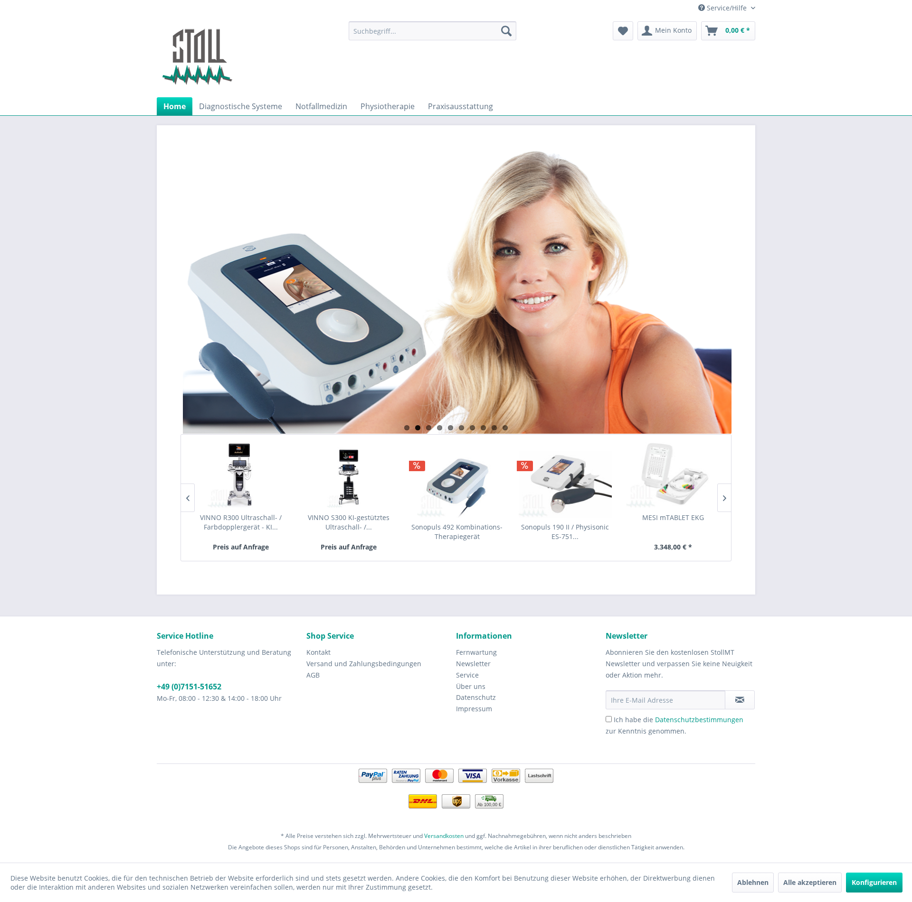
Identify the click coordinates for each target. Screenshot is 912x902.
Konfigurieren (874, 882)
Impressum (474, 708)
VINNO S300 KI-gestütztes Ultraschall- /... (349, 522)
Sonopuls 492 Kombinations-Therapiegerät (457, 531)
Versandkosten (444, 836)
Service (467, 674)
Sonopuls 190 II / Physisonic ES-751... (565, 531)
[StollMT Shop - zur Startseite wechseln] (197, 57)
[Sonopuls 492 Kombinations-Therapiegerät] (457, 484)
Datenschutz (476, 697)
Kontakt (318, 652)
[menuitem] (432, 30)
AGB (313, 674)
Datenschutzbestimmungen (699, 719)
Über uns (470, 686)
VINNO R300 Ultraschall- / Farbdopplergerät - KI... (241, 522)
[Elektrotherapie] (456, 290)
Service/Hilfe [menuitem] (727, 7)
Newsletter (473, 663)
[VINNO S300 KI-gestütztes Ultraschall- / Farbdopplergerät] (349, 475)
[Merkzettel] (623, 30)
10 (505, 427)
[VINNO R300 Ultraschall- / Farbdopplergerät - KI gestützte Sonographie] (241, 475)
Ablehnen (753, 882)
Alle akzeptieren (809, 882)
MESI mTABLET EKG (673, 517)
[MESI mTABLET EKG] (673, 475)
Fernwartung (476, 652)
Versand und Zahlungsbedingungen (363, 663)
